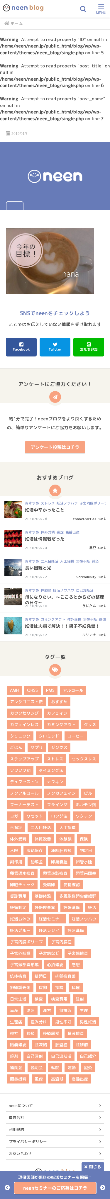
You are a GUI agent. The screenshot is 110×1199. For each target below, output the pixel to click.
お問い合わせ (20, 1153)
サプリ (37, 747)
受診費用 (18, 896)
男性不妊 (83, 561)
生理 (84, 1010)
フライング (57, 804)
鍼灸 (95, 561)
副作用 (16, 862)
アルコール (73, 690)
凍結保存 (34, 850)
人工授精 (67, 561)
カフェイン (57, 713)
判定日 (86, 850)
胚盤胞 (61, 1044)
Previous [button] (7, 1187)
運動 (71, 1067)
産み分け (39, 1022)
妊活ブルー (20, 930)
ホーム (17, 23)
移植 (30, 1033)
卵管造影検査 (55, 873)
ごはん (16, 747)
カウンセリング (24, 713)
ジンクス (59, 747)
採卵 (43, 987)
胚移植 (82, 1044)
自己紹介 (88, 1056)
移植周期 (51, 1033)
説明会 (37, 1067)
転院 (55, 1067)
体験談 (46, 590)
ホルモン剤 (86, 804)
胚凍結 (41, 1044)
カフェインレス (24, 724)
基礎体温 (43, 896)
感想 (60, 532)
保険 (84, 839)
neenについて (21, 1105)
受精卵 (49, 884)
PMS (50, 690)
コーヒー (75, 736)
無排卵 (65, 1010)
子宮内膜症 (61, 942)
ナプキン (55, 781)
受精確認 (71, 884)
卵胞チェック (22, 884)
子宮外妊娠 (20, 953)
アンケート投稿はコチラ (55, 447)
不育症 (16, 827)
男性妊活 (88, 1022)
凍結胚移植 (61, 850)
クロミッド (49, 736)
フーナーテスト (24, 804)
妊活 (92, 907)
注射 (80, 999)
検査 (39, 999)
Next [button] (103, 1187)
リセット (34, 816)
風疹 (39, 1079)
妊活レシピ (49, 930)
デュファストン (24, 781)
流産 (14, 1010)
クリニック (20, 736)
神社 (14, 1033)
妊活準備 (75, 930)
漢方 (47, 1010)
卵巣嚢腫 (59, 862)
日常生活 (18, 999)
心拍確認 (55, 964)
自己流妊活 (85, 590)
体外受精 (48, 532)
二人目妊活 (49, 561)
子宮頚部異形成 (24, 964)
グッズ (90, 724)
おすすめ (32, 503)
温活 (30, 1010)
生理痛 (16, 1022)
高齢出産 (72, 532)
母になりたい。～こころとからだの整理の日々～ (64, 600)
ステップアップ (24, 759)
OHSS (32, 690)
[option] (55, 1184)
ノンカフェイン (61, 793)
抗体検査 (18, 976)
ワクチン (84, 816)
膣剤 (14, 1056)
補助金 (16, 1067)
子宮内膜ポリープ (93, 503)
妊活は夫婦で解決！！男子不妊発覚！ (62, 626)
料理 (76, 987)
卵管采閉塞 (86, 873)
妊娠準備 (71, 907)
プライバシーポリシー (28, 1141)
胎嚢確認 (18, 1044)
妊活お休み (20, 919)
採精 (59, 987)
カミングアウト (53, 619)
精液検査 (75, 1033)
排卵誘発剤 (20, 987)
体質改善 (43, 839)
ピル (88, 793)
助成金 (37, 862)
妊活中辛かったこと (45, 510)
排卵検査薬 (65, 976)
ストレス (48, 503)
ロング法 (59, 816)
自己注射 (34, 1056)
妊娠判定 (18, 907)
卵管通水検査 (22, 873)
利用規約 (16, 1129)
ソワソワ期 (20, 770)
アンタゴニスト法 (26, 701)
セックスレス (84, 759)
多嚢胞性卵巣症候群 (77, 896)
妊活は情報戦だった (45, 539)
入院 (14, 850)
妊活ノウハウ (67, 503)
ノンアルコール (24, 793)
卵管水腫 (84, 862)
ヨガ (14, 816)
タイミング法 (51, 770)
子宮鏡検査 (77, 953)
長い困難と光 (38, 568)
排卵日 (41, 976)
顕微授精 (18, 1079)
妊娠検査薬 (45, 907)
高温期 (57, 1079)
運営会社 (16, 1117)
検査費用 (59, 999)
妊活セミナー (51, 919)
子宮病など (49, 953)
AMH (14, 690)
